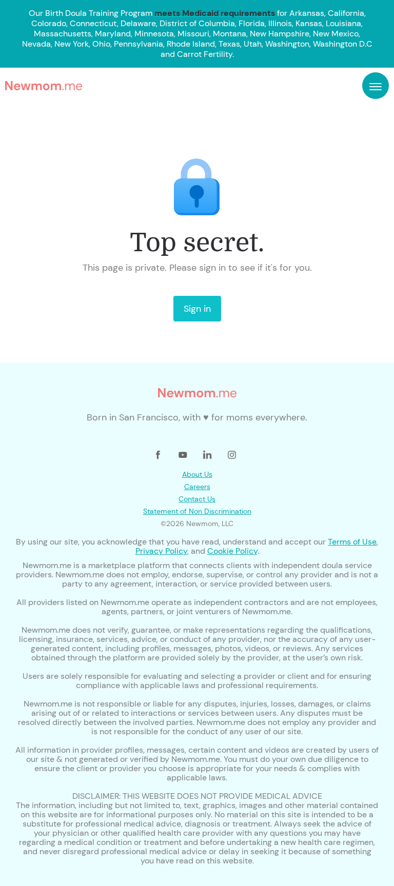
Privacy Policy (161, 551)
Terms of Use (352, 541)
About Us (197, 474)
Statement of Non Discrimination (197, 511)
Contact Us (197, 499)
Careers (197, 486)
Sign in (197, 309)
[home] (43, 85)
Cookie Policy (232, 551)
